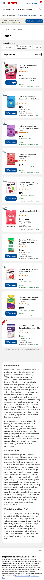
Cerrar (39, 551)
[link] (27, 71)
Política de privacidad (22, 576)
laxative (15, 441)
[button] (37, 54)
